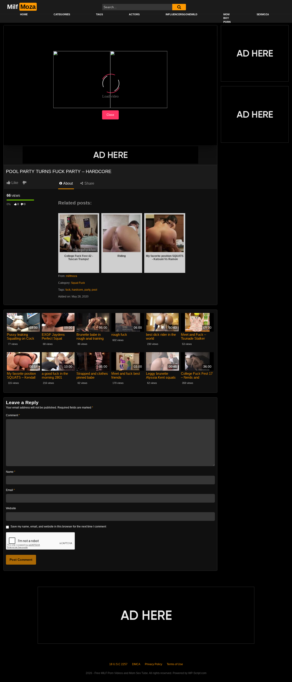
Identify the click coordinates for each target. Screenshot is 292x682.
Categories (62, 14)
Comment (13, 415)
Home (24, 14)
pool (94, 289)
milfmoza (71, 276)
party (87, 289)
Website (11, 508)
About (68, 183)
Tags (99, 14)
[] (179, 7)
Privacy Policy (153, 664)
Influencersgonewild (181, 14)
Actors (134, 14)
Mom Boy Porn (227, 18)
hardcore (77, 289)
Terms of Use (175, 664)
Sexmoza (263, 14)
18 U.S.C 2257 (118, 664)
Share (88, 183)
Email (10, 490)
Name (10, 471)
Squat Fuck (78, 282)
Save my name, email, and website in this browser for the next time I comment (58, 526)
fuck (67, 289)
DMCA (136, 664)
